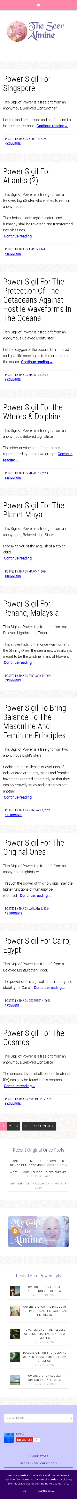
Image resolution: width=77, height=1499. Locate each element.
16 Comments (13, 913)
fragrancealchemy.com (38, 1463)
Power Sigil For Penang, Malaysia (31, 608)
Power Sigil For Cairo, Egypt (37, 945)
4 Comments (13, 143)
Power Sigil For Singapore (27, 83)
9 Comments (13, 254)
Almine (38, 31)
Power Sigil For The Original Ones (33, 847)
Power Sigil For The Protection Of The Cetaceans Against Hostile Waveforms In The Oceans (37, 300)
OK (24, 1490)
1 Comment (12, 1005)
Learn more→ (46, 1490)
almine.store (38, 1456)
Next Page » (43, 1126)
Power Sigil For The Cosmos (33, 1037)
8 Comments (13, 576)
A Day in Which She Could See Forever (38, 1172)
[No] (72, 1484)
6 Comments (13, 379)
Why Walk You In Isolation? (30, 1183)
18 (27, 1126)
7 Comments (13, 680)
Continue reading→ (52, 126)
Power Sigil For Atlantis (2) (27, 176)
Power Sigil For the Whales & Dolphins (33, 411)
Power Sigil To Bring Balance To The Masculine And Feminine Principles (34, 721)
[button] (38, 5)
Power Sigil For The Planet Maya (33, 510)
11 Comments (13, 815)
